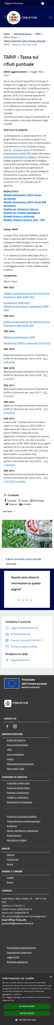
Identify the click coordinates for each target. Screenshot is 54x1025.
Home (7, 34)
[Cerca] (50, 17)
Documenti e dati (15, 768)
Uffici (38, 34)
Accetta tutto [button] (26, 1006)
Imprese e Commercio (18, 792)
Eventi (10, 882)
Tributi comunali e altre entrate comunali (25, 41)
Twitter (25, 500)
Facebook (11, 500)
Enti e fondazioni (15, 754)
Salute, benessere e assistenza (22, 830)
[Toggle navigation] (6, 16)
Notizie (10, 854)
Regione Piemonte (13, 3)
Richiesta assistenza (17, 962)
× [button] (51, 977)
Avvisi (10, 864)
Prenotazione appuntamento (21, 947)
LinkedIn (26, 504)
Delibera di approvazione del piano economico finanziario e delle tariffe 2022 (27, 295)
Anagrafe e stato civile (18, 783)
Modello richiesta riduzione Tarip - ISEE (24, 220)
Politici (10, 759)
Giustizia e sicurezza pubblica (22, 816)
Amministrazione (23, 34)
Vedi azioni (8, 511)
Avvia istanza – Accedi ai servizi (24, 148)
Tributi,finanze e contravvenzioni (23, 821)
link (12, 1000)
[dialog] (27, 999)
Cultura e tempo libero (18, 788)
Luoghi (10, 877)
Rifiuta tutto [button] (27, 1013)
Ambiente (12, 826)
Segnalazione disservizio (19, 952)
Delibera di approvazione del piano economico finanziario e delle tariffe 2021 (27, 323)
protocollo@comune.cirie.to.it (17, 923)
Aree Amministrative (17, 745)
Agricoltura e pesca (16, 840)
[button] (27, 1020)
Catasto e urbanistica (17, 797)
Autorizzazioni (14, 835)
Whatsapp (38, 500)
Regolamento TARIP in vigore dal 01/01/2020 (27, 343)
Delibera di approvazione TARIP (19, 337)
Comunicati (12, 859)
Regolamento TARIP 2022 (17, 303)
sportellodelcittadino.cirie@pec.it (20, 157)
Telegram (13, 504)
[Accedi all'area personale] (42, 3)
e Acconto (20, 481)
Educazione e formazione (19, 802)
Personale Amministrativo (20, 764)
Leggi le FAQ (13, 957)
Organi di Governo (16, 740)
